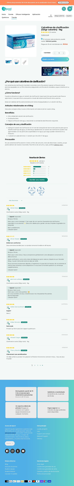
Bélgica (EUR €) (59, 16)
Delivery (39, 438)
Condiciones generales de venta (47, 469)
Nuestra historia (10, 471)
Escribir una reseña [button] (37, 180)
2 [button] (34, 365)
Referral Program (42, 436)
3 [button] (37, 365)
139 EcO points (51, 41)
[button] (45, 32)
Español (69, 16)
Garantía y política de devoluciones (48, 471)
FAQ (38, 431)
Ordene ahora (63, 2)
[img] (10, 205)
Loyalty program (42, 429)
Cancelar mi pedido (11, 474)
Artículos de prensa (11, 466)
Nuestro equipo (10, 469)
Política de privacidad (44, 474)
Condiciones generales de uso (46, 466)
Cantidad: (47, 53)
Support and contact (43, 434)
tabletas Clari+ (58, 145)
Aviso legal (40, 464)
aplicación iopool (10, 433)
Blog (6, 464)
